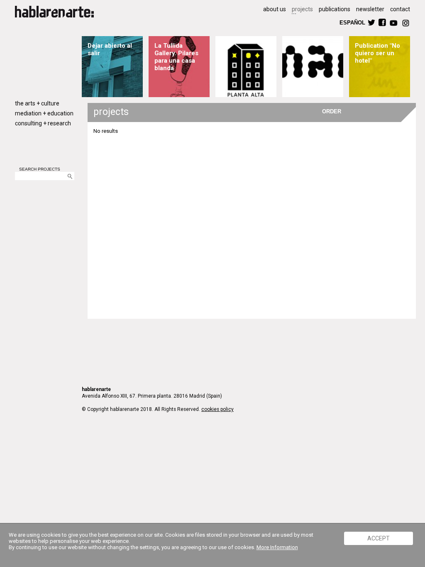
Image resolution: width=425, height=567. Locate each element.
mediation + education (44, 113)
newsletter (370, 9)
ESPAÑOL (352, 22)
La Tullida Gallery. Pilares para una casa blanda (176, 57)
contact (400, 9)
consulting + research (43, 123)
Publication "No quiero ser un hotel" (377, 53)
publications (334, 9)
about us (274, 9)
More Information (277, 547)
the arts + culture (37, 103)
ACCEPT (378, 538)
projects (302, 9)
